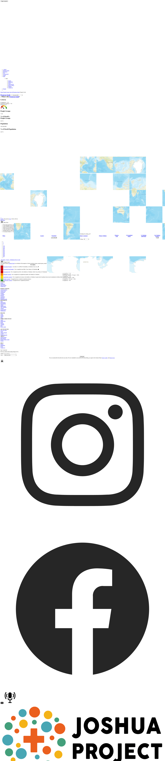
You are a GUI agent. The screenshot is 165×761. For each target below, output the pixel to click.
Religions (2, 298)
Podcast (2, 323)
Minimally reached (7, 274)
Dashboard (3, 284)
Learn (2, 331)
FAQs (9, 83)
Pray (4, 72)
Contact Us (10, 87)
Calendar (2, 324)
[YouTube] (2, 704)
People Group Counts (5, 339)
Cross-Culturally (4, 335)
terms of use (112, 357)
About (4, 75)
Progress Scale (14, 97)
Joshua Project (3, 337)
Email (2, 322)
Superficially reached (7, 277)
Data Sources (3, 338)
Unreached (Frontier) (7, 266)
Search (4, 69)
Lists (11, 92)
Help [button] (4, 76)
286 (4, 255)
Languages (3, 296)
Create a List (3, 291)
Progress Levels (4, 299)
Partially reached (6, 279)
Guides (2, 315)
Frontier (2, 293)
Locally (2, 333)
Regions (2, 295)
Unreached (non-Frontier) (8, 269)
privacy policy (105, 357)
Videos (2, 304)
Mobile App (3, 321)
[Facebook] (82, 689)
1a (1, 266)
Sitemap (10, 86)
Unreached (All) (6, 271)
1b (1, 269)
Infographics (3, 302)
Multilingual (3, 310)
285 (4, 254)
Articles (2, 308)
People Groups (6, 70)
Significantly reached (7, 280)
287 (4, 256)
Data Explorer (3, 285)
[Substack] (2, 362)
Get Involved (5, 74)
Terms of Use (11, 84)
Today (2, 320)
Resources (5, 71)
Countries (2, 294)
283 (4, 251)
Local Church (3, 309)
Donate (4, 88)
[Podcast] (10, 704)
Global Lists (3, 286)
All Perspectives (4, 289)
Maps (2, 301)
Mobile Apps (3, 306)
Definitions (10, 81)
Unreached (3, 292)
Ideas (2, 317)
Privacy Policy (11, 85)
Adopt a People (4, 332)
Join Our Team (4, 330)
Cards (2, 314)
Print (1, 325)
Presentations (3, 303)
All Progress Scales (16, 92)
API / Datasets (3, 307)
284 (4, 253)
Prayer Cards (3, 326)
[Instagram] (82, 526)
